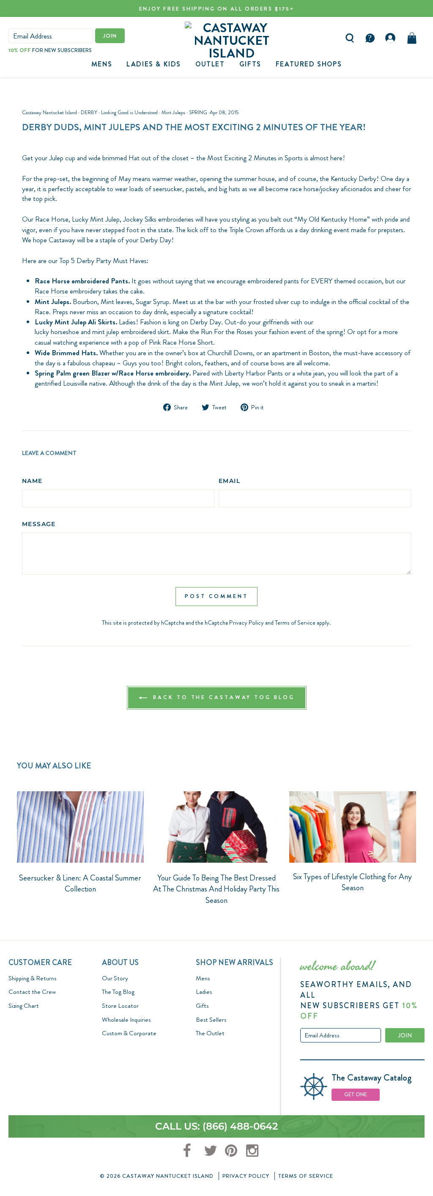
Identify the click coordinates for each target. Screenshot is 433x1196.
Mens (101, 64)
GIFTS (250, 64)
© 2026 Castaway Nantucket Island (157, 1176)
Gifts (202, 1005)
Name (32, 481)
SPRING (198, 112)
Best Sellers (211, 1019)
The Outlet (210, 1033)
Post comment (216, 596)
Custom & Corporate (129, 1033)
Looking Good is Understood (129, 112)
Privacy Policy (246, 622)
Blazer (100, 373)
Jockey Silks (139, 219)
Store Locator (120, 1005)
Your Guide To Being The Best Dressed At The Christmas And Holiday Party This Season (216, 889)
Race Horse (52, 219)
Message (39, 524)
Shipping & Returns (32, 978)
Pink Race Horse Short (181, 342)
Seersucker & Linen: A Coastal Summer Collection (80, 883)
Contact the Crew (32, 991)
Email (229, 481)
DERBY (89, 112)
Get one (355, 1094)
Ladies (204, 991)
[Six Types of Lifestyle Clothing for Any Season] (352, 827)
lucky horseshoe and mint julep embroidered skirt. (103, 332)
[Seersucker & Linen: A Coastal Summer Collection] (80, 827)
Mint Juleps (173, 112)
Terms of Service (295, 622)
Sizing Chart (23, 1005)
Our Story (115, 978)
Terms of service (305, 1176)
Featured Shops (309, 64)
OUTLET (210, 64)
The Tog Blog (118, 991)
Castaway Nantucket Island (49, 112)
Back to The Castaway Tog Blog (223, 697)
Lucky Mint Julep (96, 219)
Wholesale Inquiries (126, 1019)
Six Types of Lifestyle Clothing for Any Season (352, 882)
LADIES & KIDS (153, 64)
